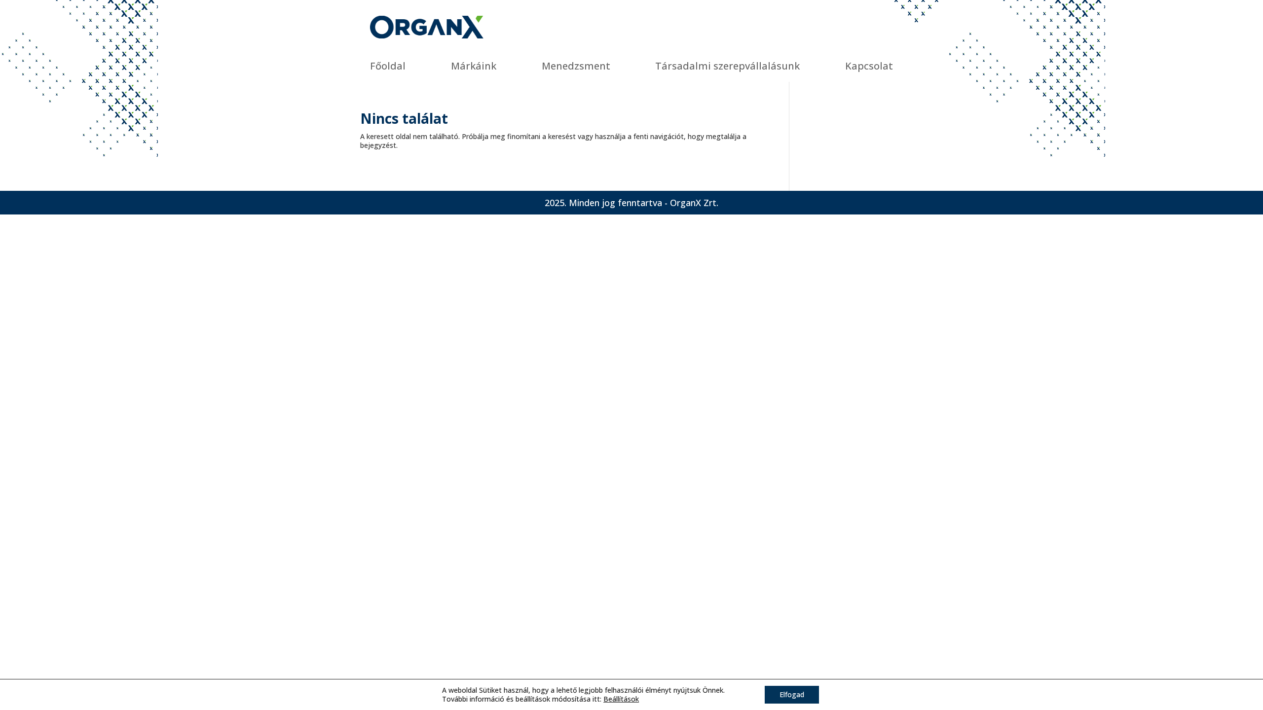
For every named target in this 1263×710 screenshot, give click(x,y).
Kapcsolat (869, 65)
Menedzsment (576, 65)
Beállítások (621, 699)
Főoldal (388, 65)
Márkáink (473, 65)
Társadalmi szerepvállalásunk (727, 65)
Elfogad (792, 694)
